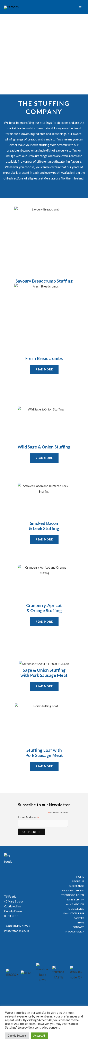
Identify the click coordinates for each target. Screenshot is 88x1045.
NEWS (80, 922)
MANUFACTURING (73, 913)
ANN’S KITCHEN (75, 904)
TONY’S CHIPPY (75, 899)
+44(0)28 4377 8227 (17, 926)
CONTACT (78, 927)
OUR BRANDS (76, 886)
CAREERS (79, 918)
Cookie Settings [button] (17, 1035)
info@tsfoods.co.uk (16, 930)
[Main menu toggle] (80, 7)
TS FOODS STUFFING (72, 890)
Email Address (28, 817)
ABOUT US (78, 881)
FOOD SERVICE (75, 908)
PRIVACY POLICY (74, 931)
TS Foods (10, 896)
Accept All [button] (39, 1035)
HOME (80, 876)
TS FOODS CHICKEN (72, 895)
